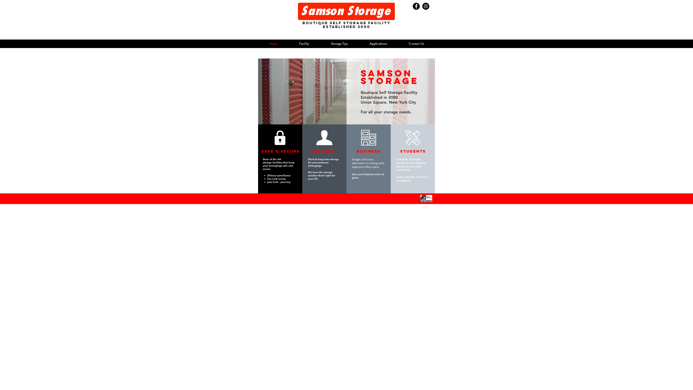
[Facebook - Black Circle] (416, 6)
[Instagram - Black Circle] (425, 6)
